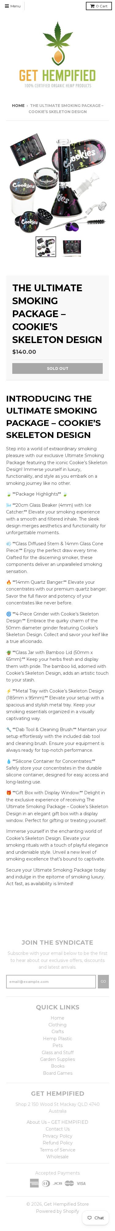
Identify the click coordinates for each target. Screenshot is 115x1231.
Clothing (57, 1025)
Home (18, 105)
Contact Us (58, 1129)
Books (57, 1066)
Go (103, 981)
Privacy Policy (57, 1136)
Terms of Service (57, 1150)
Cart (102, 6)
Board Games (57, 1073)
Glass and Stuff (58, 1052)
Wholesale (57, 1156)
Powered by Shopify (57, 1211)
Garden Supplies (57, 1059)
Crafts (58, 1031)
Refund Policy (58, 1143)
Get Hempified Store (66, 1204)
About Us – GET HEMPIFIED (57, 1122)
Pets (57, 1045)
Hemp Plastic (57, 1038)
